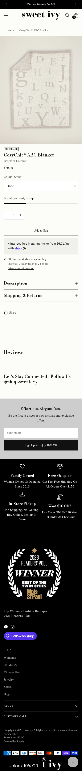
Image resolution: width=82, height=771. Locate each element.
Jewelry (9, 679)
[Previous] (6, 4)
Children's (10, 665)
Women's (10, 657)
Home (11, 30)
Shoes (8, 686)
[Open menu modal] (6, 15)
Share (12, 312)
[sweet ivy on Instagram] (13, 627)
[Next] (75, 4)
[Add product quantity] (20, 215)
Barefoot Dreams (15, 161)
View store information (21, 268)
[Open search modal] (67, 15)
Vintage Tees (12, 672)
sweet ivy (28, 730)
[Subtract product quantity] (8, 215)
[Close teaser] (44, 759)
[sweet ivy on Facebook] (6, 627)
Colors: (12, 177)
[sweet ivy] (41, 15)
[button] (23, 765)
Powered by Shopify (14, 741)
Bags (7, 694)
